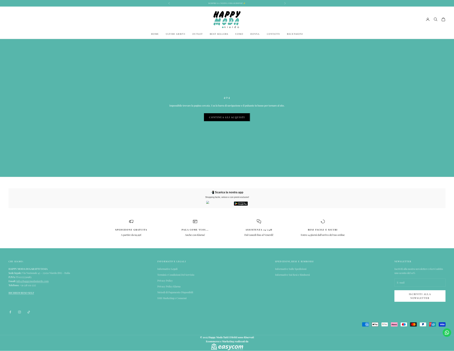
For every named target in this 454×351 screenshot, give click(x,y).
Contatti (273, 33)
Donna (255, 33)
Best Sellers (219, 33)
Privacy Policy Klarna (169, 286)
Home (155, 33)
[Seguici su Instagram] (19, 312)
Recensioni (295, 33)
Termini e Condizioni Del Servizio (175, 274)
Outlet (197, 33)
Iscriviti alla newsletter (420, 296)
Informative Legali (167, 269)
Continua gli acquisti (227, 117)
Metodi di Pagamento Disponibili (175, 292)
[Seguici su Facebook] (10, 312)
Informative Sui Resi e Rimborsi (292, 274)
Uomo (239, 33)
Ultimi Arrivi (175, 33)
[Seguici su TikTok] (29, 312)
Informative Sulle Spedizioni (290, 269)
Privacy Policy (165, 280)
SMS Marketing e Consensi (172, 298)
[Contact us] (447, 332)
